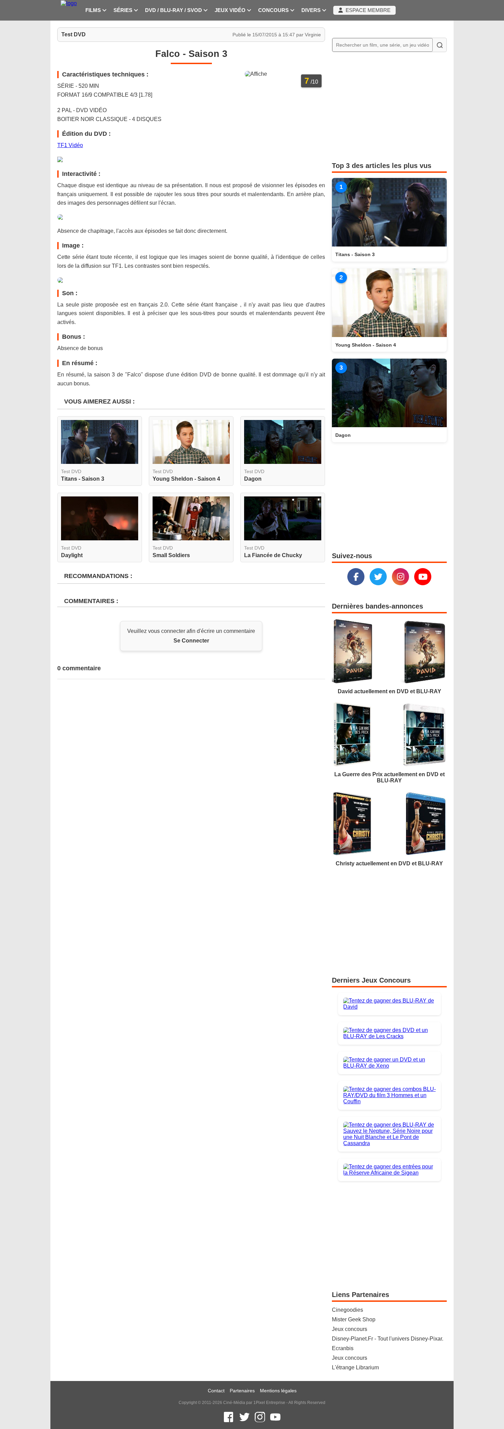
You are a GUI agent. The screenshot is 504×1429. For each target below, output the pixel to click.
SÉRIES (123, 10)
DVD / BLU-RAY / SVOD (174, 10)
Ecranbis (342, 1348)
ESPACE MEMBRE (367, 10)
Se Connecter (191, 641)
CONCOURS (274, 10)
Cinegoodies (347, 1310)
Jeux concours (349, 1329)
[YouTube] (422, 576)
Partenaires (242, 1390)
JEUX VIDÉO (231, 10)
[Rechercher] (439, 45)
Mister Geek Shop (353, 1319)
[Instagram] (400, 576)
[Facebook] (355, 576)
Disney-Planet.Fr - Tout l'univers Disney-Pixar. (387, 1339)
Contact (216, 1390)
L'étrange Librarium (355, 1367)
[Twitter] (378, 576)
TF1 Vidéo (70, 145)
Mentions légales (278, 1390)
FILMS (93, 10)
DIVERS (311, 10)
